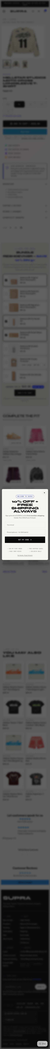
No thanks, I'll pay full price (25, 555)
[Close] (44, 493)
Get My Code (23, 540)
